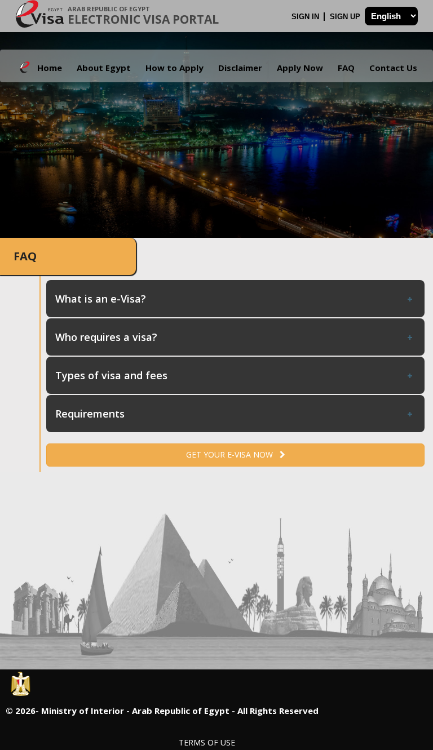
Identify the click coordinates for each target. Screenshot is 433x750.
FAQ (346, 67)
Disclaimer (240, 67)
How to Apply (174, 67)
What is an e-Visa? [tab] (100, 298)
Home (49, 67)
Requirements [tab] (90, 413)
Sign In (306, 16)
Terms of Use (207, 742)
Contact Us (393, 67)
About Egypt (104, 67)
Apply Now (300, 67)
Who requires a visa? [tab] (106, 337)
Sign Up (346, 16)
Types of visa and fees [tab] (111, 375)
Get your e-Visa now (233, 454)
